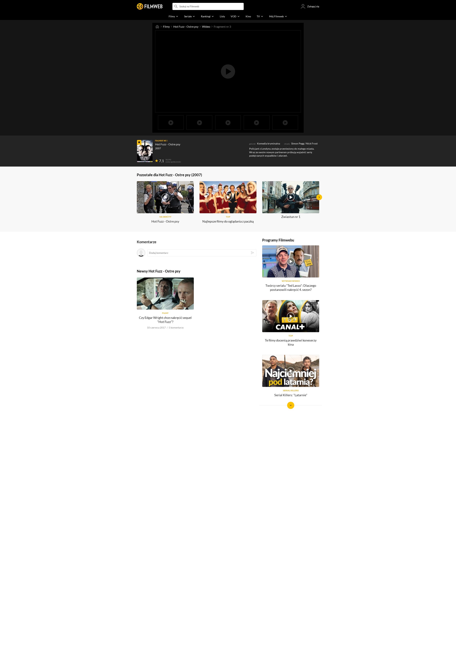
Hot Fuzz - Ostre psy (185, 26)
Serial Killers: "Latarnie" (290, 395)
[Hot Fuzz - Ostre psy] (145, 151)
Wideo (206, 26)
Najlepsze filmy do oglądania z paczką (228, 221)
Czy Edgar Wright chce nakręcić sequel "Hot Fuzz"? (165, 320)
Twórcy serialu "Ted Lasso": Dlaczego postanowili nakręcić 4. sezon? (290, 288)
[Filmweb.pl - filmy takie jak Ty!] (149, 6)
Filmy (166, 26)
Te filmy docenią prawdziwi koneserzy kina (291, 342)
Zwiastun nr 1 (290, 217)
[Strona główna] (157, 27)
